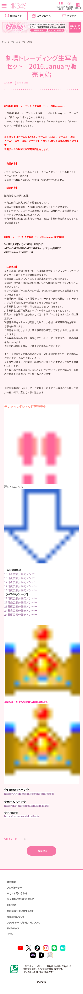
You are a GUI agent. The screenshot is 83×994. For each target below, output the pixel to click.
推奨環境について (16, 916)
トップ (4, 42)
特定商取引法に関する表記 (20, 910)
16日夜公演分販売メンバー (20, 578)
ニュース (14, 42)
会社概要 (11, 881)
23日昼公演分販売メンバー (20, 602)
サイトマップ (13, 928)
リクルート (12, 934)
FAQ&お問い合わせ (17, 893)
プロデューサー (14, 887)
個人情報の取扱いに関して (20, 899)
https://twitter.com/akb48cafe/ (21, 816)
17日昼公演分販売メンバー (20, 582)
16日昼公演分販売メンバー (20, 574)
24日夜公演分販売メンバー (20, 614)
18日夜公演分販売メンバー (20, 590)
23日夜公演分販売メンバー (20, 606)
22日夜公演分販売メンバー (20, 598)
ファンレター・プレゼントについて (23, 922)
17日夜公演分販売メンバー (20, 586)
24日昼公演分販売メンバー (20, 610)
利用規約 (11, 904)
